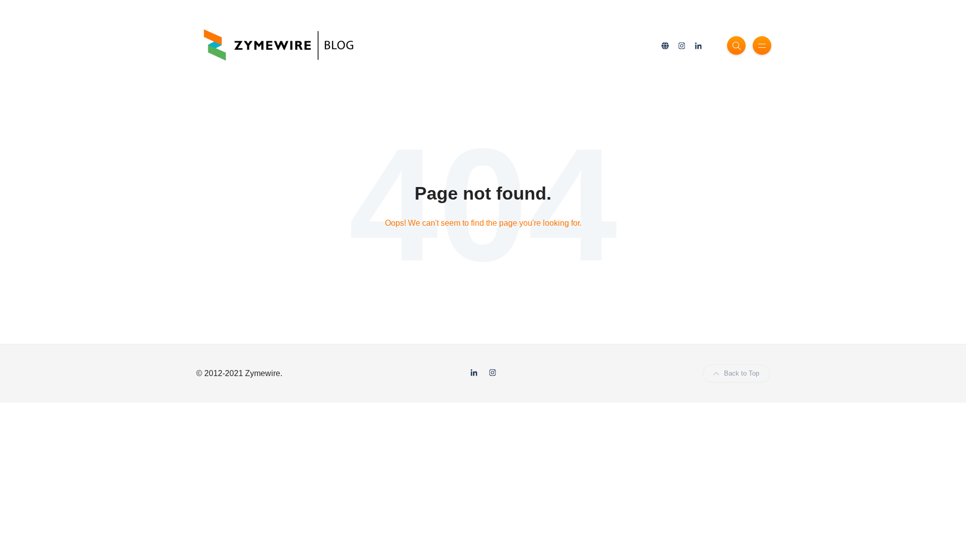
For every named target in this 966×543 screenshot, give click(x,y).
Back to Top (741, 373)
